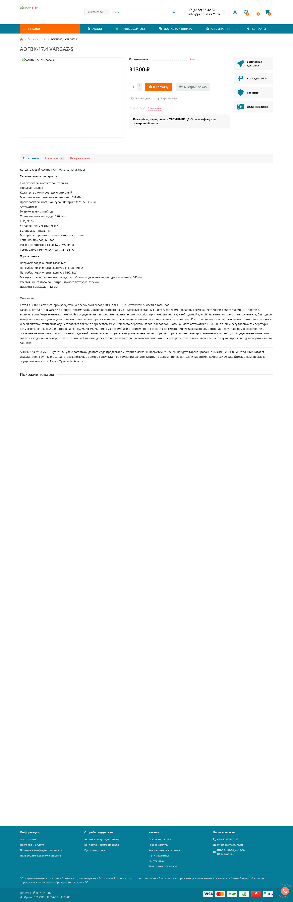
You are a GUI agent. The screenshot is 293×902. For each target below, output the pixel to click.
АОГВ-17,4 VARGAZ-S (35, 519)
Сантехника (156, 861)
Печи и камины (158, 855)
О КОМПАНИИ (220, 29)
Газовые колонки (159, 839)
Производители (94, 850)
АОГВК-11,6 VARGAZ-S (36, 430)
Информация (29, 832)
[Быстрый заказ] (64, 458)
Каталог (154, 832)
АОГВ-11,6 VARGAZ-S (35, 607)
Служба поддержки (98, 832)
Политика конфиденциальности (41, 850)
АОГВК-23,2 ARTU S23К (36, 695)
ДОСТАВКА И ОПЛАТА (178, 29)
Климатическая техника (164, 850)
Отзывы (53, 158)
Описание (31, 158)
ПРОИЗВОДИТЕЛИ (133, 29)
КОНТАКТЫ (259, 29)
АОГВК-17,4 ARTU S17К (36, 784)
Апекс (193, 59)
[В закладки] (270, 385)
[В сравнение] (270, 393)
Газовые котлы (37, 39)
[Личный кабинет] (235, 12)
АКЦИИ (97, 29)
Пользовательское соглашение (40, 855)
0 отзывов (154, 108)
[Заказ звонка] (285, 891)
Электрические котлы (162, 866)
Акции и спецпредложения (101, 839)
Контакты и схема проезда (101, 845)
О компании (28, 839)
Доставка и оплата (32, 845)
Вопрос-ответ (81, 158)
